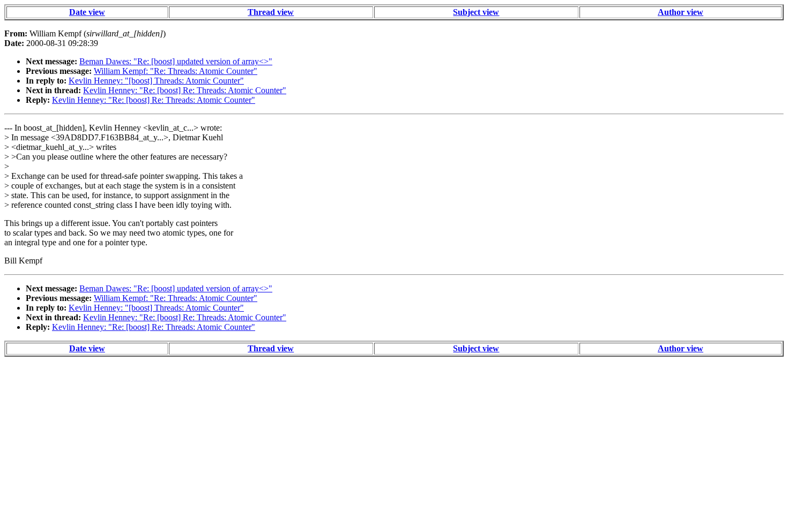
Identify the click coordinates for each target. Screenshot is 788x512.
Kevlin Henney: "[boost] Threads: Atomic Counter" (156, 80)
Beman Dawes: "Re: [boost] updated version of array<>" (175, 61)
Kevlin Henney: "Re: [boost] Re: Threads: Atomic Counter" (184, 90)
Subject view (476, 12)
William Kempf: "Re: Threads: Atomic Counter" (175, 71)
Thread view (271, 12)
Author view (680, 12)
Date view (87, 12)
